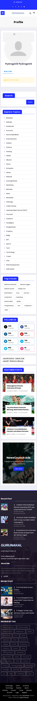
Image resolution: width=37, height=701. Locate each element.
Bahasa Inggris (25, 284)
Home (8, 164)
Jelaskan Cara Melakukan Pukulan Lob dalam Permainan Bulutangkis (18, 430)
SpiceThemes (24, 697)
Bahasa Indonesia (10, 284)
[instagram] (21, 7)
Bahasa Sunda (9, 289)
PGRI (17, 661)
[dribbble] (18, 7)
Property (9, 231)
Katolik (14, 644)
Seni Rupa (6, 669)
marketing (19, 297)
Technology (10, 252)
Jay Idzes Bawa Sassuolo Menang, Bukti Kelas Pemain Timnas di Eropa (17, 408)
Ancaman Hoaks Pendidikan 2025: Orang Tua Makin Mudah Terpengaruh (25, 519)
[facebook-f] (13, 7)
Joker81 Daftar (8, 358)
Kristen (15, 648)
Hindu (23, 636)
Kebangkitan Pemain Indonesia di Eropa (15, 387)
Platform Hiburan (16, 361)
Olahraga (9, 202)
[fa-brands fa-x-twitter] (16, 7)
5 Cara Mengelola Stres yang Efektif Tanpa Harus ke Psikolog (23, 600)
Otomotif (9, 214)
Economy (9, 130)
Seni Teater (26, 669)
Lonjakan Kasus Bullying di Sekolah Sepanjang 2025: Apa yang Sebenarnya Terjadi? (24, 507)
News (8, 193)
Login (17, 692)
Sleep (11, 674)
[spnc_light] (34, 13)
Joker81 (6, 361)
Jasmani (26, 293)
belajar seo (22, 289)
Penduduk (26, 657)
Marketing (9, 185)
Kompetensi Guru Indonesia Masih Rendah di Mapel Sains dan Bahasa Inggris (25, 532)
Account (9, 692)
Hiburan (9, 160)
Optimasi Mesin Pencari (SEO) (16, 210)
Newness (9, 189)
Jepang (5, 644)
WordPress (26, 695)
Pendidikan (10, 223)
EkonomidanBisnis (12, 135)
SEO (7, 240)
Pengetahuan (11, 227)
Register (24, 692)
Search (9, 95)
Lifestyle (9, 177)
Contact (13, 690)
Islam (15, 640)
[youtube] (24, 7)
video (6, 310)
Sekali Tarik (19, 358)
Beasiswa (9, 118)
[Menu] (3, 13)
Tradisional (27, 306)
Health (8, 156)
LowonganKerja (11, 181)
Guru (17, 293)
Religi (8, 235)
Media (19, 301)
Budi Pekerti (8, 293)
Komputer (9, 168)
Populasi (25, 661)
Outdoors (9, 219)
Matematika (8, 301)
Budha (30, 631)
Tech (8, 248)
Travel (8, 256)
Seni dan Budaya (16, 665)
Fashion (9, 143)
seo (19, 306)
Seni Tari (16, 669)
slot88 (6, 576)
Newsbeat (9, 198)
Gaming (9, 151)
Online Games (11, 206)
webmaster (10, 269)
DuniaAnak (10, 126)
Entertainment (11, 139)
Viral (7, 261)
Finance (9, 147)
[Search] (30, 13)
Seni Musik (29, 665)
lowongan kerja (8, 653)
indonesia (6, 640)
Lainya (8, 172)
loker (23, 648)
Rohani (5, 665)
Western (18, 688)
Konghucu (6, 648)
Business (9, 122)
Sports (8, 244)
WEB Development (12, 265)
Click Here (18, 469)
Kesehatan (8, 297)
